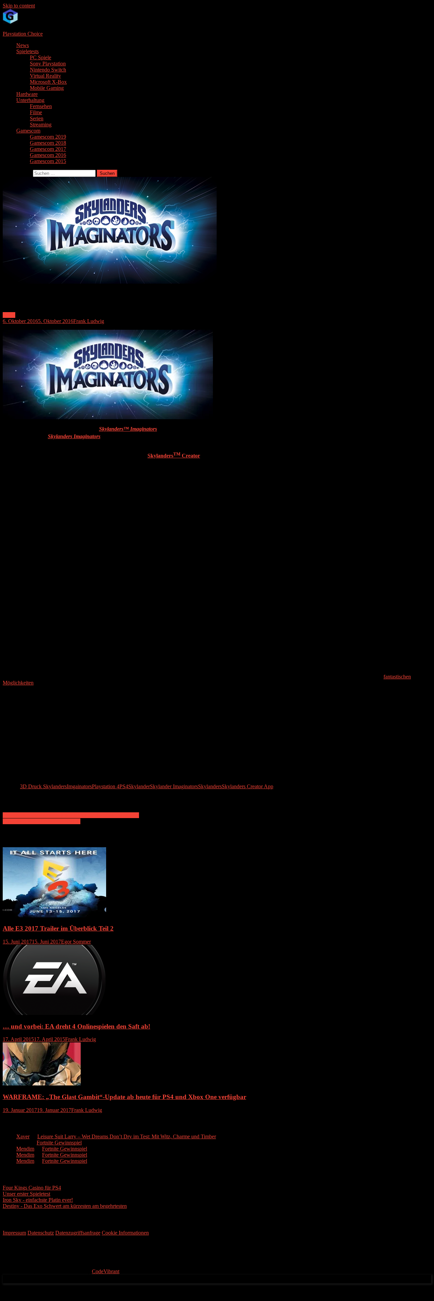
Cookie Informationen (125, 1233)
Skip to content (19, 5)
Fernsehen (41, 106)
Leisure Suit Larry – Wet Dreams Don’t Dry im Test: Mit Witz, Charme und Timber (126, 1136)
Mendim (25, 1149)
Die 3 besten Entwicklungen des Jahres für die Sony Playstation (71, 815)
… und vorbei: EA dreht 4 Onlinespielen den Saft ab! (76, 1026)
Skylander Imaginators (174, 786)
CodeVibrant (105, 1271)
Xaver (22, 1136)
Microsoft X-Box (48, 82)
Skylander (139, 786)
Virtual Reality (45, 76)
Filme (36, 112)
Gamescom (28, 131)
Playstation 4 (105, 786)
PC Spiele (40, 57)
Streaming (41, 124)
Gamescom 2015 (48, 161)
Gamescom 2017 (48, 149)
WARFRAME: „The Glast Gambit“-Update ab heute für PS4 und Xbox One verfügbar (124, 1096)
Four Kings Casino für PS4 (32, 1188)
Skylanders (210, 786)
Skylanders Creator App (247, 786)
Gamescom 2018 (48, 143)
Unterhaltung (30, 100)
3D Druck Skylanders (43, 786)
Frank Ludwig (88, 321)
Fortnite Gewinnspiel (59, 1142)
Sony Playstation (48, 63)
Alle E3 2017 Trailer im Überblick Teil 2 (58, 928)
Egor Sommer (76, 941)
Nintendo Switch (48, 70)
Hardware (27, 94)
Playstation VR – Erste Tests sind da (41, 821)
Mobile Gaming (47, 88)
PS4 (123, 786)
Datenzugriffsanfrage (77, 1233)
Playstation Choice (23, 34)
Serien (36, 118)
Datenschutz (40, 1233)
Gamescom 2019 (48, 137)
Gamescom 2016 (48, 155)
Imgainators (79, 786)
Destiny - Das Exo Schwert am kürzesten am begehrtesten (65, 1206)
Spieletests (27, 51)
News (22, 45)
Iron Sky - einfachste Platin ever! (38, 1200)
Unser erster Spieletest (26, 1194)
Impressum (14, 1233)
